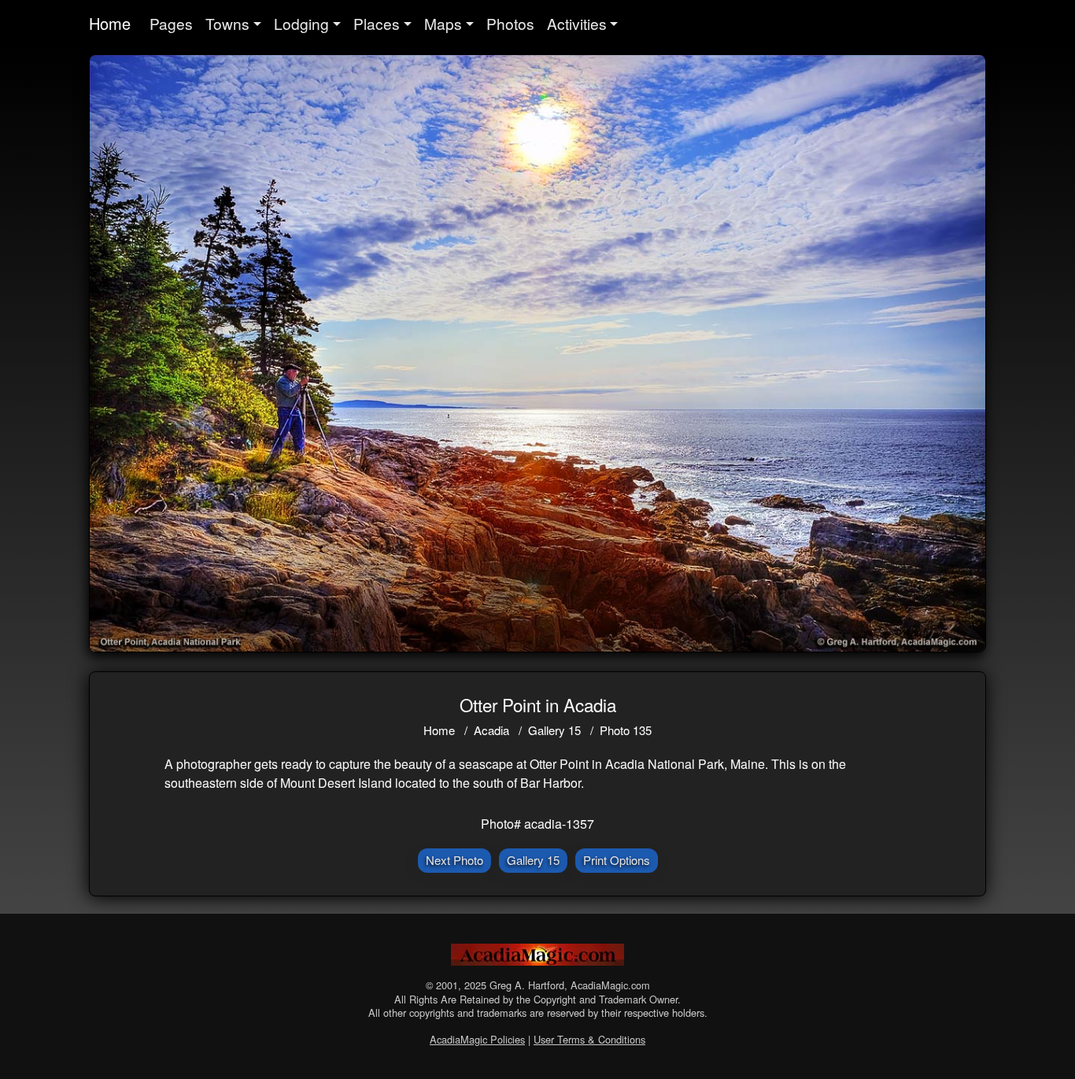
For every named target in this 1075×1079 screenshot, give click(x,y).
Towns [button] (227, 23)
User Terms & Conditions (589, 1039)
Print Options (616, 860)
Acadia (491, 730)
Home (110, 23)
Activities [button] (577, 23)
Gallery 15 (554, 730)
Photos (510, 23)
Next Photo (454, 860)
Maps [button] (443, 23)
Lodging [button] (301, 23)
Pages (171, 23)
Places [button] (376, 23)
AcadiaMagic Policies (477, 1039)
